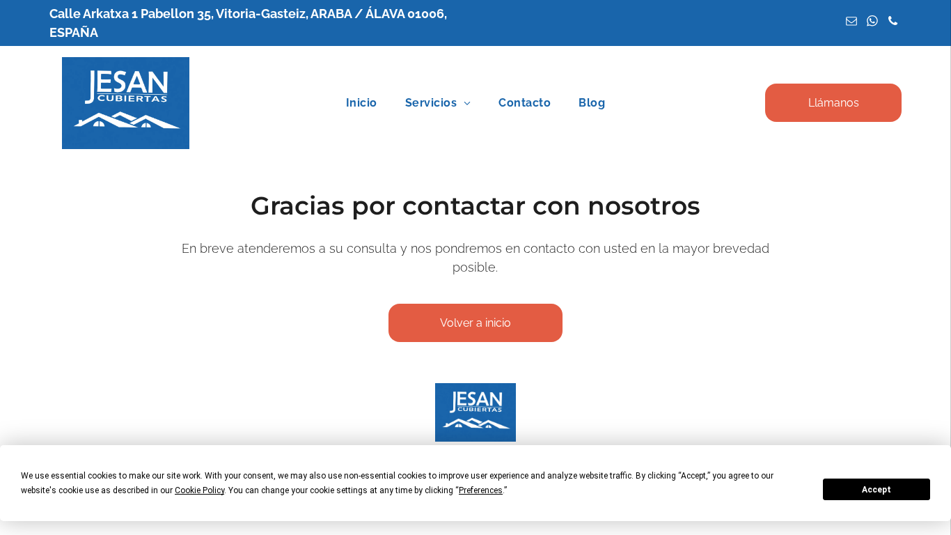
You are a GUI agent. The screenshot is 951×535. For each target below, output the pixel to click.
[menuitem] (361, 103)
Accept (876, 490)
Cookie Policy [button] (199, 490)
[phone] (893, 23)
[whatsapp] (872, 23)
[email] (851, 23)
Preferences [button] (481, 490)
